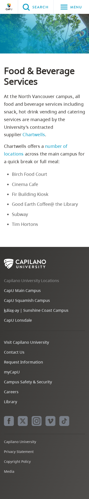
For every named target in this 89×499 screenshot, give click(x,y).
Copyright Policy (17, 461)
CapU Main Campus (22, 290)
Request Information (23, 362)
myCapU (12, 372)
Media (9, 471)
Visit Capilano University (26, 342)
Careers (11, 391)
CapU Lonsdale (18, 320)
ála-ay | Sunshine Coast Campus (36, 310)
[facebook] (9, 421)
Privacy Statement (19, 451)
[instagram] (37, 421)
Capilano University (9, 7)
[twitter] (23, 421)
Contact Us (14, 352)
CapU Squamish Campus (27, 300)
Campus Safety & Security (28, 382)
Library (10, 401)
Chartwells (33, 134)
